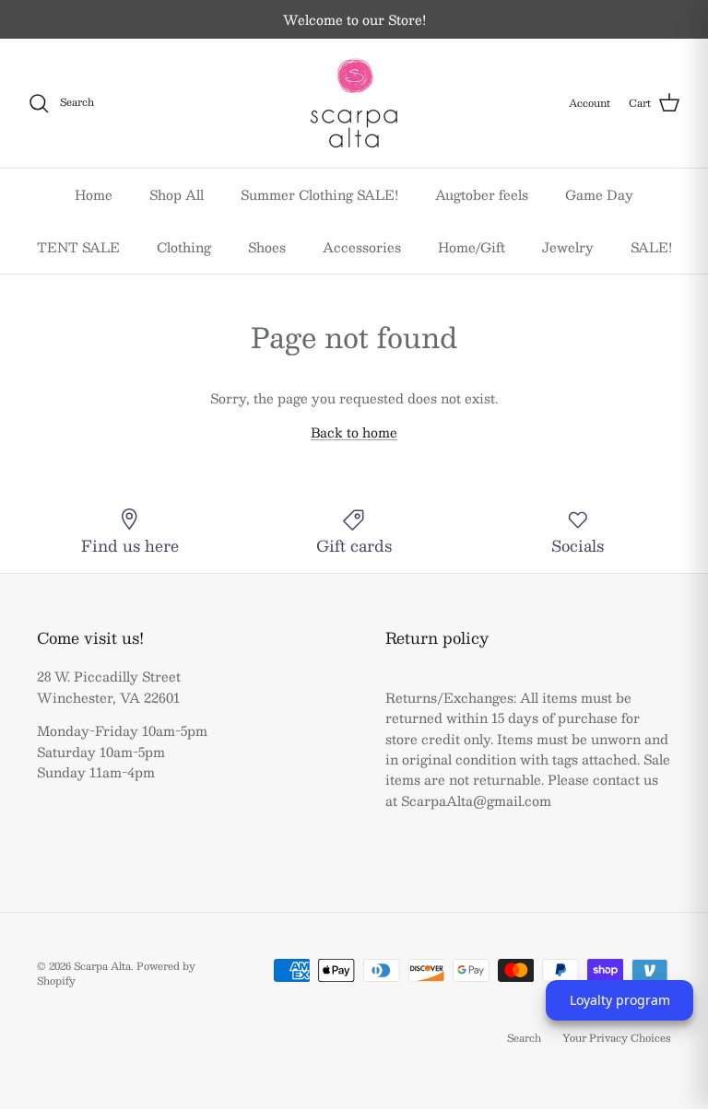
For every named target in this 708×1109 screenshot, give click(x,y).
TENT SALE (78, 247)
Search (524, 1037)
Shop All (176, 194)
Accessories (362, 247)
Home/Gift (471, 247)
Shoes (267, 247)
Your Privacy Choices (616, 1037)
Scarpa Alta (102, 966)
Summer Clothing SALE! (319, 194)
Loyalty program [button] (620, 1000)
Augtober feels (481, 194)
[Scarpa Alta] (354, 103)
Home (93, 194)
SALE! (651, 247)
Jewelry (568, 247)
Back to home (354, 432)
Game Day (599, 194)
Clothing (184, 247)
